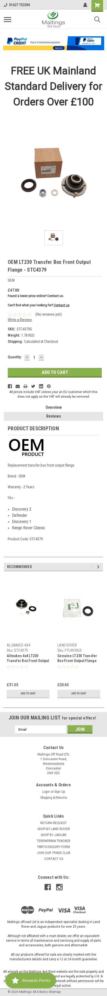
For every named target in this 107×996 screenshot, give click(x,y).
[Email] (18, 386)
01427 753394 (19, 5)
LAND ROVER (67, 645)
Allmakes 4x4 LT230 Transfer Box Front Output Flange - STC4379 (28, 659)
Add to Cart (28, 693)
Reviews (53, 416)
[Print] (25, 386)
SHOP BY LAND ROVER (53, 829)
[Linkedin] (41, 386)
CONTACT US (53, 859)
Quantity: (15, 357)
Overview (53, 407)
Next (99, 567)
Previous (92, 567)
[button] (53, 43)
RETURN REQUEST (53, 823)
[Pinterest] (49, 386)
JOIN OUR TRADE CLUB (53, 853)
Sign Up (59, 792)
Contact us (62, 305)
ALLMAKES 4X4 (18, 645)
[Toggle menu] (7, 19)
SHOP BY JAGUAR (53, 835)
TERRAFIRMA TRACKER (53, 841)
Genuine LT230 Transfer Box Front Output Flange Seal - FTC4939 (77, 659)
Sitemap (55, 992)
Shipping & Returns (53, 797)
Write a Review (20, 320)
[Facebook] (10, 386)
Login (46, 792)
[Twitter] (33, 386)
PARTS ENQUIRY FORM (53, 847)
